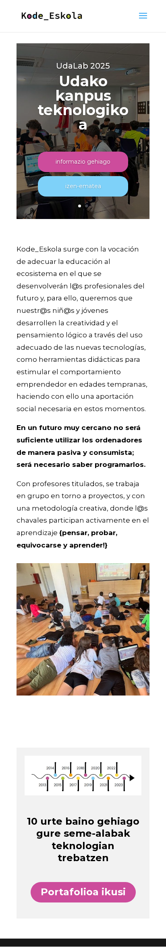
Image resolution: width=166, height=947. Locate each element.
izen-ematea (83, 186)
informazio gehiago (83, 161)
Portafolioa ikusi (83, 892)
